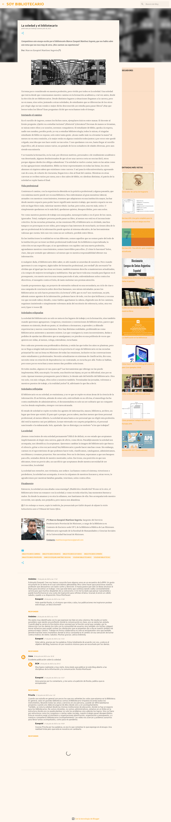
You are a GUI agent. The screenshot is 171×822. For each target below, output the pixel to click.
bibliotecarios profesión (32, 557)
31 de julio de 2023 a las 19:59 (54, 723)
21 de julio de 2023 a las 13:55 (54, 639)
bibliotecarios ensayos (51, 554)
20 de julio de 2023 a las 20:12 (50, 664)
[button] (22, 33)
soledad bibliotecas (102, 557)
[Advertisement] (68, 795)
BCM (37, 664)
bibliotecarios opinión (93, 554)
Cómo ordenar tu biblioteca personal (136, 394)
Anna (30, 656)
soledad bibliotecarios (82, 557)
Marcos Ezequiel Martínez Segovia (57, 557)
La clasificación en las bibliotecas (134, 338)
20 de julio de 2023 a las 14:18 (47, 616)
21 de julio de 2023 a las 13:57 (54, 677)
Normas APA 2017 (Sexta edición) (134, 450)
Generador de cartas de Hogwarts (135, 192)
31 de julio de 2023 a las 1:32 (45, 695)
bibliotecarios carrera (31, 554)
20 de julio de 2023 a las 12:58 (54, 599)
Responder (33, 612)
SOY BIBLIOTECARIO (25, 4)
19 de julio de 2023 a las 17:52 (47, 579)
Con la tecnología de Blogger (87, 819)
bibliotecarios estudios (72, 554)
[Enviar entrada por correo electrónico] (22, 551)
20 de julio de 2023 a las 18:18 (44, 656)
